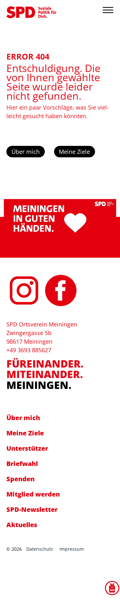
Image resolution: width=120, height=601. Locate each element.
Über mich (26, 151)
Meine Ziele (74, 151)
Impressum (72, 549)
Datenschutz (39, 549)
